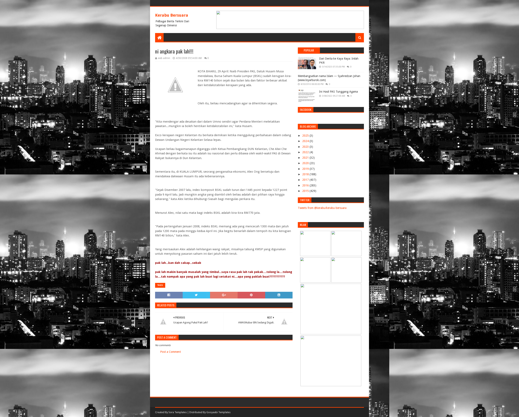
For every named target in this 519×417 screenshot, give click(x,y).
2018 (306, 174)
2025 (306, 135)
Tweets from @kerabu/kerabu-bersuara (322, 208)
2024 (306, 141)
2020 (306, 163)
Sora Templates (177, 412)
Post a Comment (170, 351)
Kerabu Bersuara (171, 15)
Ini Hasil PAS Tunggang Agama (338, 91)
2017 (306, 179)
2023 (306, 146)
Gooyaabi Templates (218, 412)
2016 (306, 185)
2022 (306, 152)
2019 (306, 168)
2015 (306, 190)
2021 (306, 157)
